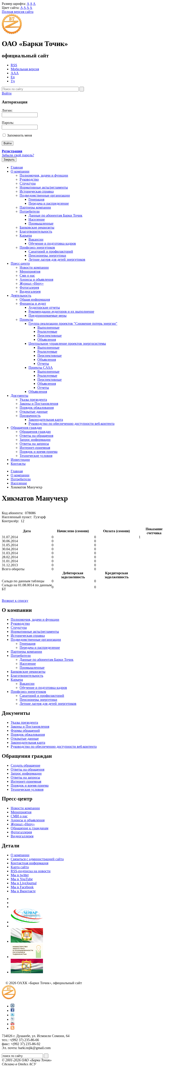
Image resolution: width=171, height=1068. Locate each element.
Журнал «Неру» (32, 283)
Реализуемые (47, 331)
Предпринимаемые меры (47, 315)
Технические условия (36, 455)
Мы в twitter (20, 875)
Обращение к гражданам (29, 828)
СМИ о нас (19, 816)
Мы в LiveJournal (24, 883)
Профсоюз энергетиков (37, 247)
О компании (20, 171)
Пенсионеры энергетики (47, 255)
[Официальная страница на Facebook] (12, 1010)
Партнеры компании (35, 207)
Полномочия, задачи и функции (44, 175)
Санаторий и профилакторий (50, 251)
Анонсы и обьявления (36, 279)
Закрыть (9, 159)
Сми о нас (27, 275)
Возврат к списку (15, 601)
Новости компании (34, 267)
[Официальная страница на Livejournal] (12, 1019)
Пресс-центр (20, 263)
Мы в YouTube (22, 879)
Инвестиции (20, 459)
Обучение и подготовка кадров (52, 243)
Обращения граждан (26, 427)
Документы (19, 395)
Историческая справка (37, 191)
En (13, 77)
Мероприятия (30, 271)
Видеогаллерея (22, 836)
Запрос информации (35, 439)
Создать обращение (25, 765)
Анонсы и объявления (28, 820)
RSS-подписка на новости (31, 871)
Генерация (36, 199)
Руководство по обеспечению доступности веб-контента (71, 423)
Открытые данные (34, 411)
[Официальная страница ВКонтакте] (12, 1006)
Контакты (18, 463)
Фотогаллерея (21, 832)
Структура (28, 183)
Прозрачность (30, 415)
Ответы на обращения (36, 435)
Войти (7, 93)
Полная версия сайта (17, 12)
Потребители (30, 211)
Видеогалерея (30, 291)
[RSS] (12, 1028)
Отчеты (43, 363)
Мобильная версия (25, 69)
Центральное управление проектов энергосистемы (67, 343)
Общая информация (35, 299)
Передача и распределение (48, 203)
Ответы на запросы (34, 443)
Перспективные (49, 335)
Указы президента (33, 399)
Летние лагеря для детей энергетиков (56, 259)
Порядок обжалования (37, 407)
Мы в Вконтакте (23, 891)
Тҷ (13, 81)
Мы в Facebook (22, 887)
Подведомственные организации (45, 195)
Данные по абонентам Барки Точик (55, 215)
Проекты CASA (40, 367)
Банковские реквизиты (37, 227)
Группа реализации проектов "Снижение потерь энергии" (72, 323)
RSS (14, 65)
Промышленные (40, 223)
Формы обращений (25, 730)
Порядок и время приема (38, 451)
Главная (17, 167)
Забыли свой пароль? (18, 155)
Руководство (29, 179)
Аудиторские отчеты (44, 307)
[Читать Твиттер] (12, 1015)
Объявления (46, 339)
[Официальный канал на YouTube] (12, 1024)
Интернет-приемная (35, 447)
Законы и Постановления (39, 403)
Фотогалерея (29, 287)
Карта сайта (20, 867)
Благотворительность (36, 231)
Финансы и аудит (33, 303)
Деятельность (21, 295)
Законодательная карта (45, 419)
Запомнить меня (19, 135)
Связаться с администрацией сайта (37, 859)
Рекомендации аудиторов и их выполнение (61, 311)
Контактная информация (29, 863)
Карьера (26, 235)
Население (36, 219)
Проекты (26, 319)
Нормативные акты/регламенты (44, 187)
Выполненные (48, 327)
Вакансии (35, 239)
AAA (15, 73)
